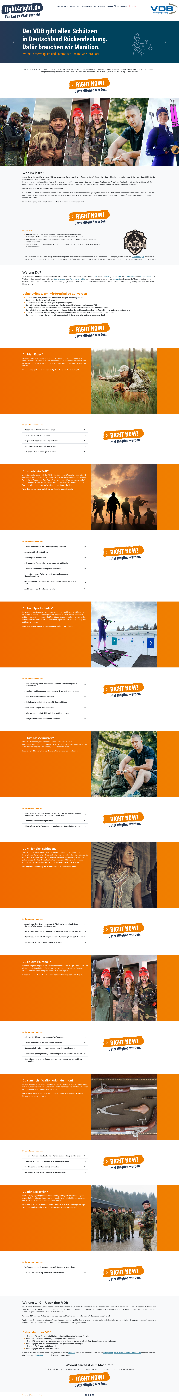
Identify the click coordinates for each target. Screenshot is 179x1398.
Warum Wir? (87, 6)
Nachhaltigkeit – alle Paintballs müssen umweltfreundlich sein (49, 1048)
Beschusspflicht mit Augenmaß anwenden (41, 1167)
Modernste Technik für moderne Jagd (39, 430)
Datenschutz (33, 1395)
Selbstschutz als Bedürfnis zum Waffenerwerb (43, 942)
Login (133, 6)
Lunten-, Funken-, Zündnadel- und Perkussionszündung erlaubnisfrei (52, 1156)
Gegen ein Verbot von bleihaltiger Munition (42, 441)
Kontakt (109, 6)
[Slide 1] (83, 60)
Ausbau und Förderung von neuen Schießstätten (44, 1273)
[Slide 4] (95, 60)
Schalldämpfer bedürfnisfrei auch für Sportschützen (45, 702)
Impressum (25, 1395)
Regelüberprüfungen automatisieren (39, 707)
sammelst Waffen (147, 276)
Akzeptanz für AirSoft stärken (36, 552)
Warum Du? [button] (74, 6)
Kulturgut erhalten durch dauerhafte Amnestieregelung (47, 1161)
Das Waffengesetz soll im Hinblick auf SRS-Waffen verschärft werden (52, 931)
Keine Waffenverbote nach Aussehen (39, 696)
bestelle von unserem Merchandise (127, 1353)
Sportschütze (131, 276)
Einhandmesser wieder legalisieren (38, 821)
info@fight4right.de (41, 1355)
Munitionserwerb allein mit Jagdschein (40, 446)
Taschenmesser (59, 279)
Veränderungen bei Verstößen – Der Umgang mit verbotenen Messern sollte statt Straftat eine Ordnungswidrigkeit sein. (52, 814)
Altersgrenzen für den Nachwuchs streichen (42, 718)
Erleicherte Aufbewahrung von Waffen (40, 452)
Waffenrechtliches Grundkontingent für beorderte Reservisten (49, 1267)
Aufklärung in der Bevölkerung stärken (40, 589)
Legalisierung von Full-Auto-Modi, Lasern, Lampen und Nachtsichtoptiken (46, 575)
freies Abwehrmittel (77, 279)
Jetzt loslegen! (99, 6)
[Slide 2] (87, 60)
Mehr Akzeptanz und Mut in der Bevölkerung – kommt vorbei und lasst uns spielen (53, 1060)
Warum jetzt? (62, 6)
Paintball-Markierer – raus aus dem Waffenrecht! (44, 1037)
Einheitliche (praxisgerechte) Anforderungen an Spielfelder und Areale (53, 1054)
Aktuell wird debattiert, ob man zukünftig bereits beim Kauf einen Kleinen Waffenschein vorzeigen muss (51, 925)
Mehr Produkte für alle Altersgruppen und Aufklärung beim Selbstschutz (53, 937)
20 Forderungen (138, 257)
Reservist (116, 279)
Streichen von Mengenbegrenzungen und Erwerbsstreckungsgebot (51, 691)
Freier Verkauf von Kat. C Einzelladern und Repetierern (46, 713)
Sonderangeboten (48, 305)
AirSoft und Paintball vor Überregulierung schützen (45, 547)
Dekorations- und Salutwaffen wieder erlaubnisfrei (45, 1172)
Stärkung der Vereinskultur (35, 558)
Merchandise (121, 6)
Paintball (105, 276)
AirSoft (95, 276)
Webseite (71, 1353)
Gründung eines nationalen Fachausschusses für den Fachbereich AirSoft (51, 582)
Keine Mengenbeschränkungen (37, 435)
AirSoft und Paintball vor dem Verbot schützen (43, 1043)
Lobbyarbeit (108, 1353)
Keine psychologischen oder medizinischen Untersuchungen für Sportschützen (50, 685)
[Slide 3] (91, 60)
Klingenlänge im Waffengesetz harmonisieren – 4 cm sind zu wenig (52, 826)
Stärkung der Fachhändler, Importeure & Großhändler (46, 563)
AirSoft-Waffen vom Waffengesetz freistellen (42, 568)
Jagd (119, 276)
